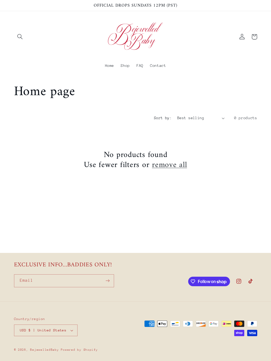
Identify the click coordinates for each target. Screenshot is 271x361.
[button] (20, 37)
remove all (169, 165)
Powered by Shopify (79, 349)
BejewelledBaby (45, 349)
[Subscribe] (107, 280)
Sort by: (163, 118)
